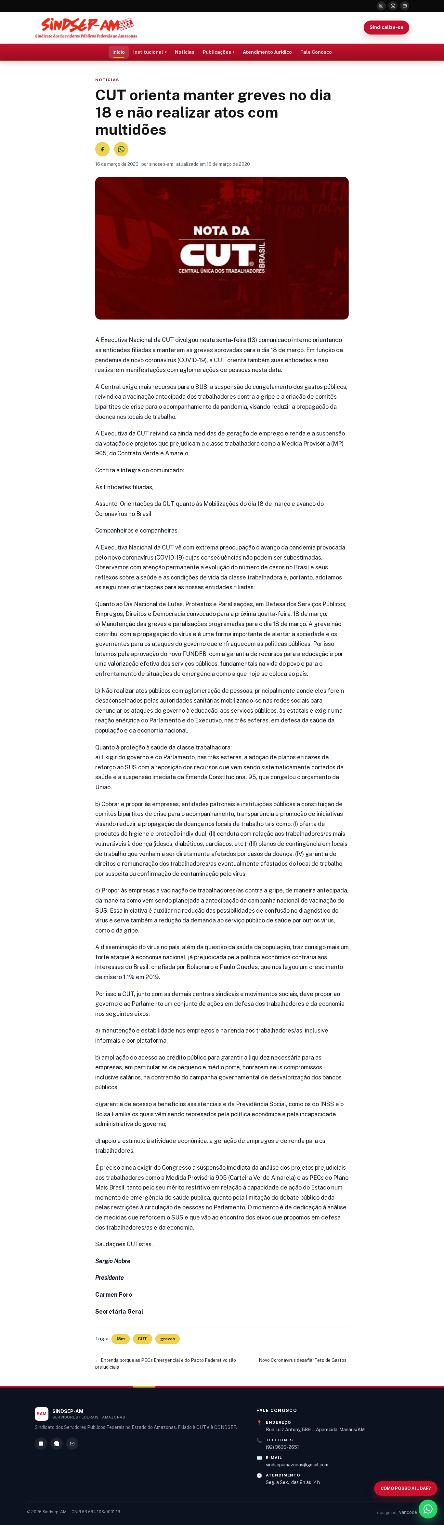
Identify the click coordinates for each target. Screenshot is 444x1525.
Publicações (217, 52)
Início (118, 52)
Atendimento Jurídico (267, 52)
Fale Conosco (316, 52)
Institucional (148, 52)
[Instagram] (381, 5)
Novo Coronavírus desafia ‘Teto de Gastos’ (303, 1360)
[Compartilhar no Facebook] (102, 149)
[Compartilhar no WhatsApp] (121, 149)
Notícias (184, 52)
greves (167, 1338)
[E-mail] (404, 5)
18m (120, 1338)
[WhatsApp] (393, 5)
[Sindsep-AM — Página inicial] (86, 28)
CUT (142, 1338)
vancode (408, 1512)
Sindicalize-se (386, 27)
